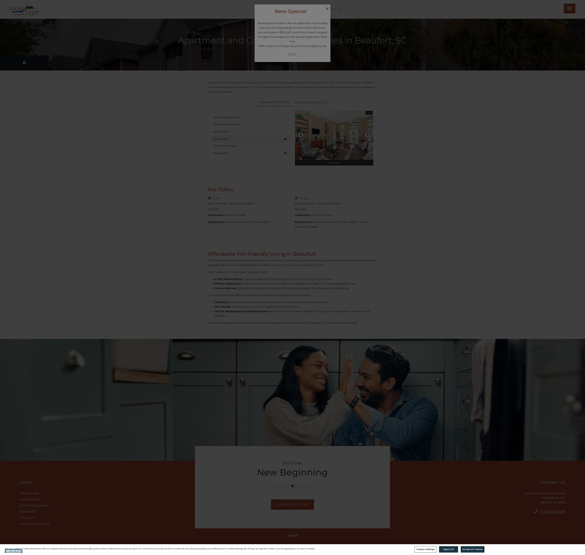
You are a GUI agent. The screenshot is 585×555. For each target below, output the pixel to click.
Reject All (448, 549)
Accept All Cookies (472, 549)
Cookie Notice (13, 551)
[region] (292, 549)
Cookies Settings (425, 549)
